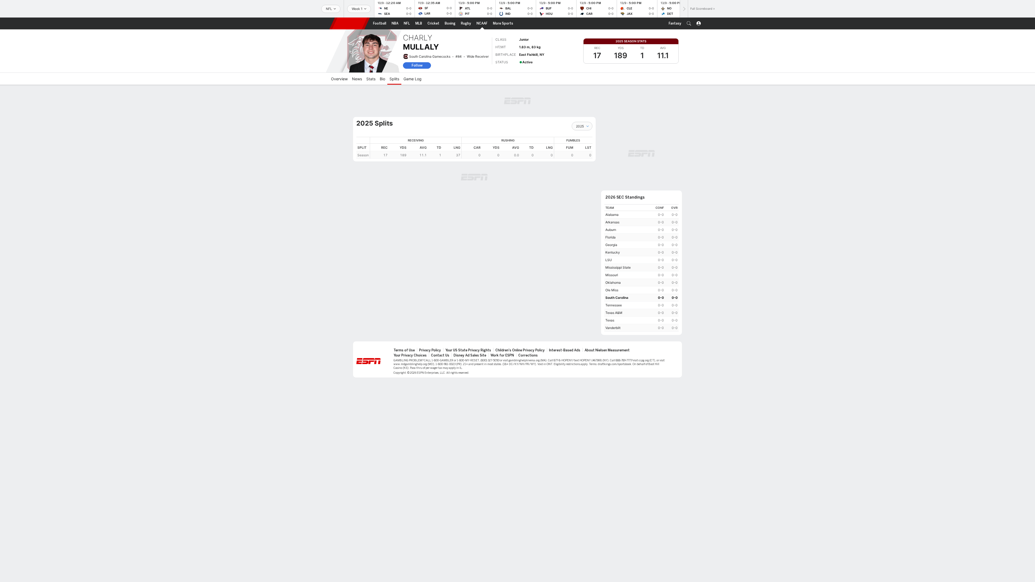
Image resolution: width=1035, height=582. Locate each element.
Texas (609, 320)
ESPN (350, 23)
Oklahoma (613, 282)
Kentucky (612, 252)
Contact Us (440, 355)
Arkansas (612, 222)
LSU (608, 260)
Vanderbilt (612, 328)
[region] (481, 148)
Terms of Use (404, 350)
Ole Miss (611, 290)
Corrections (528, 355)
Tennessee (613, 305)
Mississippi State (618, 267)
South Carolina (616, 298)
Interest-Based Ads (564, 350)
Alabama (612, 215)
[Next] (684, 9)
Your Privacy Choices (410, 355)
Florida (610, 237)
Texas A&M (613, 313)
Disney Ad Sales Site (470, 355)
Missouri (611, 275)
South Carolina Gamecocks (429, 56)
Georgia (611, 245)
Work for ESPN (502, 355)
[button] (689, 23)
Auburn (610, 230)
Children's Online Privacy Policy (520, 350)
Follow (417, 65)
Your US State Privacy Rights (468, 350)
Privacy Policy (430, 350)
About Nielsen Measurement (607, 350)
